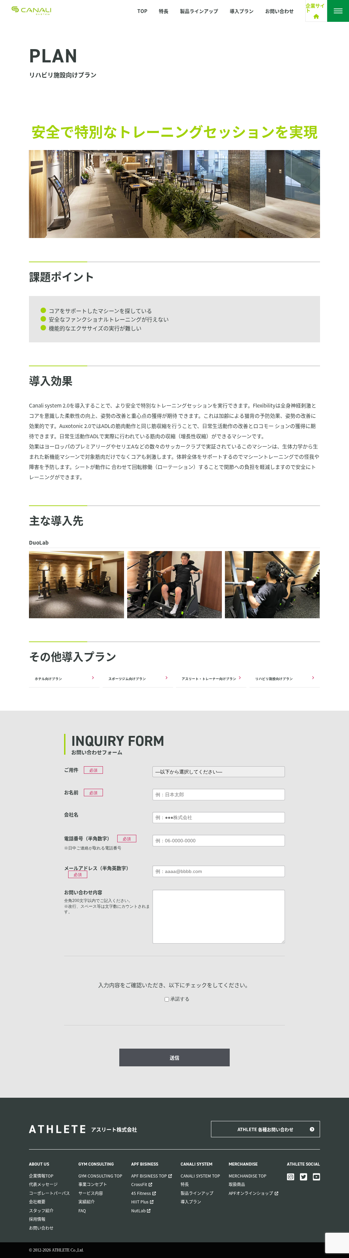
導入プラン (242, 11)
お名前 (71, 792)
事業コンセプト (92, 1184)
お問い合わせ (279, 11)
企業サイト (315, 8)
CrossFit (139, 1184)
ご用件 (71, 769)
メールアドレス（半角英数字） (97, 867)
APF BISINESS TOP (149, 1176)
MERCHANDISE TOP (248, 1176)
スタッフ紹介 (41, 1210)
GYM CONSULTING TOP (100, 1176)
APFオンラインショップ (251, 1193)
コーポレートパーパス (49, 1193)
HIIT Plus (140, 1201)
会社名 (71, 814)
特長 (163, 11)
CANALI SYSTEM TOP (200, 1176)
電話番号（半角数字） (88, 838)
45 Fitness (141, 1193)
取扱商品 (237, 1184)
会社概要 (37, 1201)
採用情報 (37, 1219)
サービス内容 (90, 1193)
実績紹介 (86, 1201)
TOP (142, 11)
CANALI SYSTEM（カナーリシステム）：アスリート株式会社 (31, 10)
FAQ (82, 1210)
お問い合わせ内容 (83, 892)
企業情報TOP (41, 1176)
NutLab (138, 1210)
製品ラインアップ (199, 11)
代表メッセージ (43, 1184)
